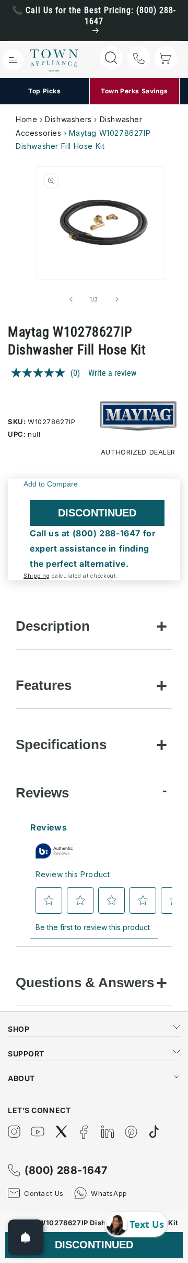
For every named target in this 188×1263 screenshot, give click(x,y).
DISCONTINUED (97, 513)
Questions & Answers (85, 982)
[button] (13, 59)
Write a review (112, 373)
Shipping (37, 576)
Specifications (61, 744)
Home (26, 119)
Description (53, 626)
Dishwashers (68, 119)
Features (44, 685)
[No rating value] (40, 373)
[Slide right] (116, 299)
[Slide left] (71, 299)
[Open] (25, 1237)
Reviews (42, 793)
